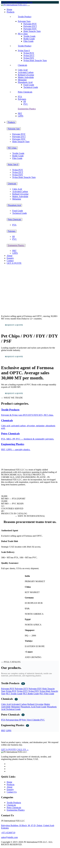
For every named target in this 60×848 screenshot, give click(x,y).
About (9, 255)
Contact (10, 260)
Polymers (22, 99)
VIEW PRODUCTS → (41, 325)
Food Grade (28, 85)
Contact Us (12, 792)
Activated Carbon (25, 72)
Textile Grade (29, 36)
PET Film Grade (46, 693)
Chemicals (22, 65)
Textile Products (14, 802)
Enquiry (10, 258)
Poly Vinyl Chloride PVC (33, 720)
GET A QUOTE (14, 263)
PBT (20, 113)
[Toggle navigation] (29, 5)
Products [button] (10, 12)
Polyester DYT (30, 26)
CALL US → (22, 749)
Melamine (22, 80)
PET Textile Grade (14, 693)
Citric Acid (22, 70)
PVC (25, 104)
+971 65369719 (8, 2)
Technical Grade (30, 87)
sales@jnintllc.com (24, 2)
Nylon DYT (28, 55)
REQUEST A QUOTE (14, 325)
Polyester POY (30, 24)
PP (24, 101)
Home (9, 9)
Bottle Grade (29, 39)
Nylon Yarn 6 (24, 50)
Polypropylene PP (13, 720)
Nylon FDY (28, 58)
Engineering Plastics (27, 109)
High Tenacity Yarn (32, 31)
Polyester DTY (21, 688)
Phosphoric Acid (25, 82)
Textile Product (24, 16)
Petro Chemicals (25, 92)
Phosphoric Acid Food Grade (33, 707)
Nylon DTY (22, 691)
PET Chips (23, 34)
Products (11, 122)
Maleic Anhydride (26, 77)
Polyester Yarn (24, 21)
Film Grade (28, 41)
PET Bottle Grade (31, 693)
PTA (20, 96)
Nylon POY (28, 53)
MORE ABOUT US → (10, 489)
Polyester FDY (30, 29)
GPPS (20, 116)
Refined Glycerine (26, 75)
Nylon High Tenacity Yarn (35, 60)
